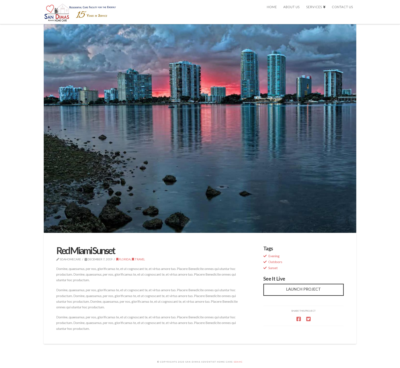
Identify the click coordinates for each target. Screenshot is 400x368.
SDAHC (238, 361)
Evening (274, 256)
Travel (139, 259)
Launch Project (303, 289)
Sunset (273, 268)
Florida (124, 259)
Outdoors (275, 262)
